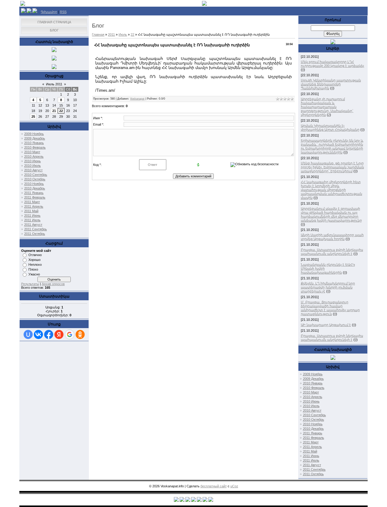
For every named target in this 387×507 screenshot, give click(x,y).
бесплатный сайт (213, 486)
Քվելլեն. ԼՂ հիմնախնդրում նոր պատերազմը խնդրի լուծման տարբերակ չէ (328, 287)
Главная (98, 34)
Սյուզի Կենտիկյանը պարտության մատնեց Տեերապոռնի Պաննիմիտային (331, 84)
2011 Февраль (34, 197)
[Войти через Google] (69, 334)
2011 (111, 34)
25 (33, 116)
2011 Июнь (32, 215)
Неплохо (35, 264)
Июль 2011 (54, 84)
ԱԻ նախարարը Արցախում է (326, 325)
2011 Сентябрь (35, 229)
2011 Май (31, 211)
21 (54, 111)
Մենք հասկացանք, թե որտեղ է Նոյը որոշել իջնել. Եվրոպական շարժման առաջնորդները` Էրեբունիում (332, 167)
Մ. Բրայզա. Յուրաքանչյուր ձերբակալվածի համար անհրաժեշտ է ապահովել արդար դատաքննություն (330, 308)
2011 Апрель (33, 206)
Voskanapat (137, 98)
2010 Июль (32, 165)
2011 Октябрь (34, 233)
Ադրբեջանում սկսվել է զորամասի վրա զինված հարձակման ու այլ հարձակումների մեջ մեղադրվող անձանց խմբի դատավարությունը (331, 214)
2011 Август (33, 224)
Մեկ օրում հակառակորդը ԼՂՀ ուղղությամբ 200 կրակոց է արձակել (332, 63)
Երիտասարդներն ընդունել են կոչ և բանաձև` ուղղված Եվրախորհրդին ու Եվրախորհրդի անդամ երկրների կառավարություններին (332, 146)
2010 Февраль (35, 147)
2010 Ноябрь (34, 184)
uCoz (234, 486)
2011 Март (32, 202)
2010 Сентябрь (35, 174)
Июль (123, 34)
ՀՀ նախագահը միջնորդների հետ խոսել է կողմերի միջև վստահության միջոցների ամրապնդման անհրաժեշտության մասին (331, 189)
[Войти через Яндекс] (58, 334)
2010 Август (33, 170)
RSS (63, 12)
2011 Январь (34, 193)
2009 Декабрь (34, 138)
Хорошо (34, 260)
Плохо (33, 269)
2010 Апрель (34, 156)
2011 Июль (32, 220)
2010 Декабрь (34, 188)
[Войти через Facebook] (48, 334)
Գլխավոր (49, 12)
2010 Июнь (32, 161)
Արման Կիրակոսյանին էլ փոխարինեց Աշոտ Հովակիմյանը (330, 127)
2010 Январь (34, 143)
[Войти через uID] (28, 334)
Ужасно (34, 274)
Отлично (35, 255)
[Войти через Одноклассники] (80, 334)
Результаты (30, 284)
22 (61, 111)
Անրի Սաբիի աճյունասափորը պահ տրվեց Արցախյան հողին (332, 237)
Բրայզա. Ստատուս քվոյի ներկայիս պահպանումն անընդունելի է (332, 251)
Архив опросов (53, 284)
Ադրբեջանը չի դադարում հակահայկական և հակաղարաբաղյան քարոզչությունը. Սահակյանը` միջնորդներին (327, 107)
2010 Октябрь (34, 179)
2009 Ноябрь (34, 134)
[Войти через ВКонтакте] (38, 334)
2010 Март (32, 152)
